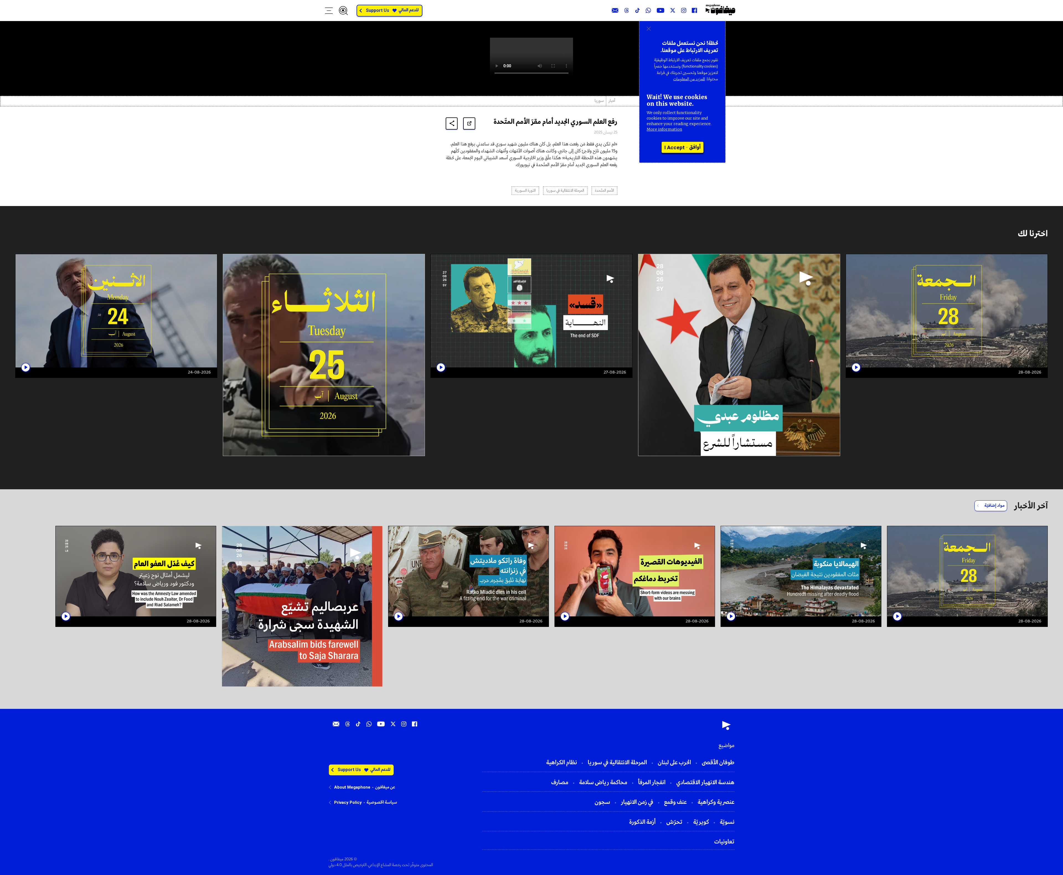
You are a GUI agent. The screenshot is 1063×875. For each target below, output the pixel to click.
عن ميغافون (385, 787)
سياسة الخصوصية (382, 802)
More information (664, 129)
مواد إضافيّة (994, 505)
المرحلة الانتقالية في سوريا (565, 191)
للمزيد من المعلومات (689, 79)
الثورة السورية (525, 191)
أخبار (611, 101)
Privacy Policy (348, 802)
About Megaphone (352, 787)
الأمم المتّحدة (604, 191)
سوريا (599, 101)
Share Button (451, 123)
